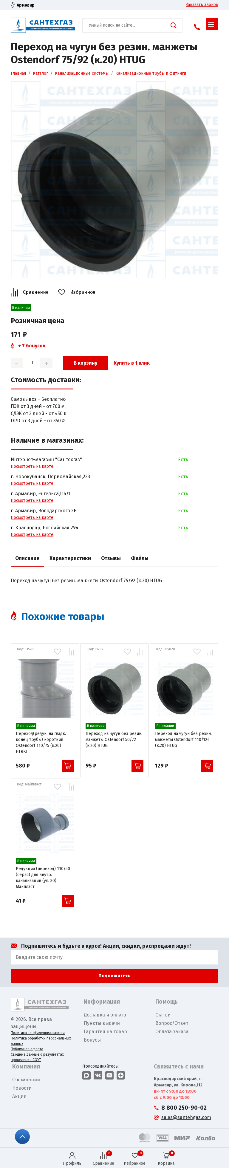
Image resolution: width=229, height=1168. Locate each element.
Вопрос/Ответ (171, 1023)
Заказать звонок (202, 4)
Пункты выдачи (102, 1023)
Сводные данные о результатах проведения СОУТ (37, 1057)
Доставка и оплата (105, 1015)
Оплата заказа (171, 1031)
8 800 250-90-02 (184, 1107)
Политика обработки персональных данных (41, 1041)
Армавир (26, 5)
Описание (27, 558)
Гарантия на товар (105, 1031)
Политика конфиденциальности (38, 1033)
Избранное (82, 292)
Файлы (139, 558)
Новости (22, 1088)
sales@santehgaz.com (186, 1117)
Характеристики (70, 558)
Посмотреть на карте (32, 466)
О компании (26, 1080)
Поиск (174, 25)
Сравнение (36, 292)
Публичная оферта (27, 1049)
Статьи (163, 1015)
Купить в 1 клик (132, 363)
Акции (19, 1096)
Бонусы (92, 1040)
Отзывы (111, 558)
